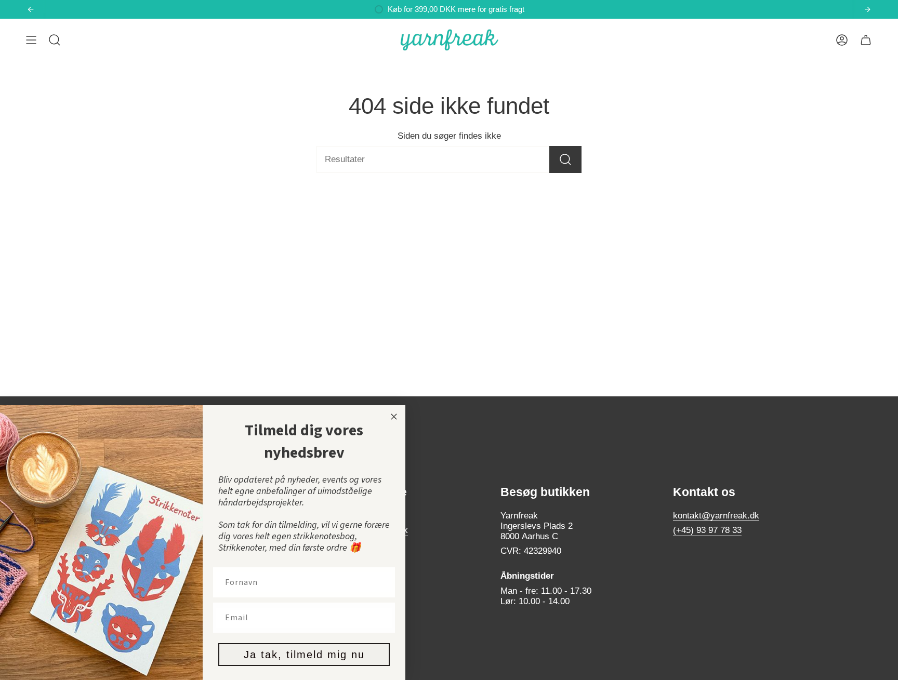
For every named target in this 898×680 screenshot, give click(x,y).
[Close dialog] (394, 416)
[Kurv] (866, 40)
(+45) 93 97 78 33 (707, 530)
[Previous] (30, 9)
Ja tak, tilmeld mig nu (304, 654)
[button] (55, 40)
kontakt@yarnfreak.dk (716, 516)
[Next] (867, 9)
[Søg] (565, 159)
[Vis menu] (31, 40)
